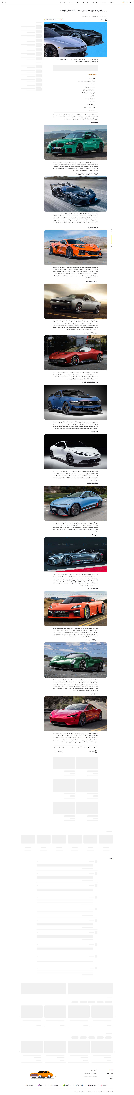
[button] (43, 1074)
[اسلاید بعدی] (19, 1016)
